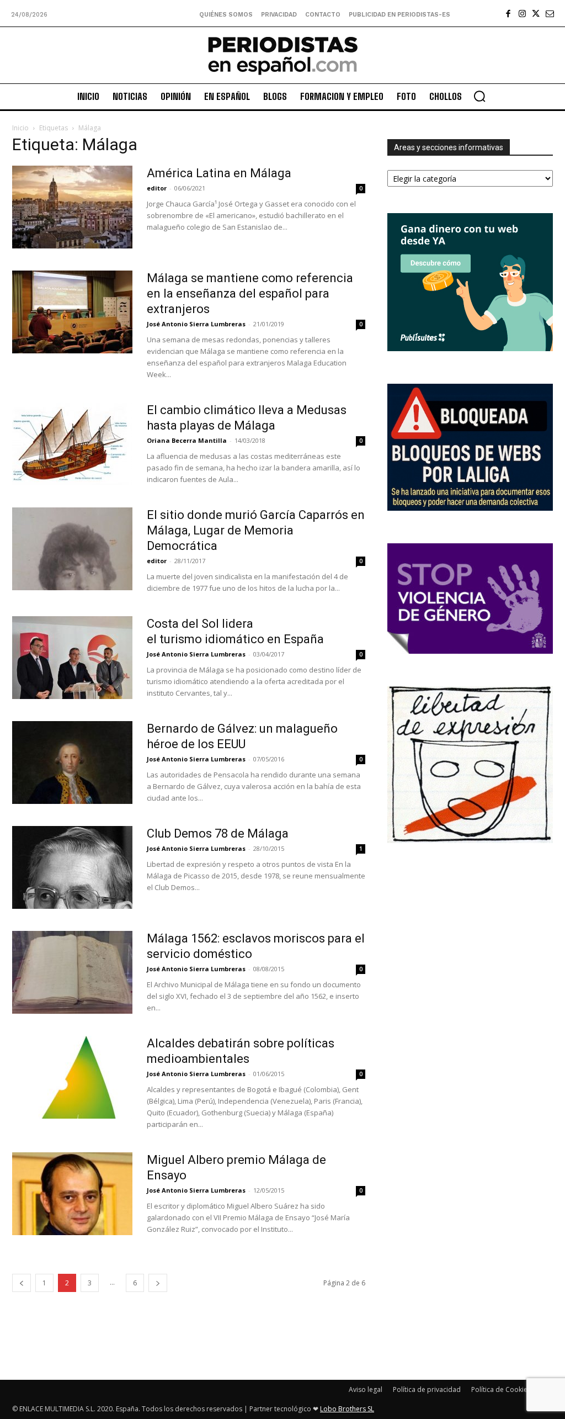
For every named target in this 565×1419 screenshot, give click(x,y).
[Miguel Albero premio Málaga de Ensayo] (72, 1193)
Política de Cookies (501, 1389)
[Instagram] (522, 13)
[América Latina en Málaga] (72, 207)
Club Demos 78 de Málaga (218, 833)
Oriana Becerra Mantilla (187, 440)
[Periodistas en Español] (282, 55)
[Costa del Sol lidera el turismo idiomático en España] (72, 657)
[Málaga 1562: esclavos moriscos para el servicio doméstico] (72, 972)
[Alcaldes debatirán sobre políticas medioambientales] (72, 1077)
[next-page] (157, 1283)
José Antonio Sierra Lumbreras (196, 324)
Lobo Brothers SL (347, 1408)
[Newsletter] (550, 13)
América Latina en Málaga (220, 173)
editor (157, 188)
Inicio (20, 128)
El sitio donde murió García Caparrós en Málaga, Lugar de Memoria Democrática (256, 530)
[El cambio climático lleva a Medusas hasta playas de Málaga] (72, 444)
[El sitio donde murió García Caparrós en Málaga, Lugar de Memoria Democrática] (72, 548)
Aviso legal (365, 1389)
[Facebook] (508, 13)
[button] (479, 96)
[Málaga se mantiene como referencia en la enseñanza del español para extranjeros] (72, 312)
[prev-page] (21, 1283)
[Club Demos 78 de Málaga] (72, 867)
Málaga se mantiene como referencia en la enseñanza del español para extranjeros (250, 293)
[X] (536, 13)
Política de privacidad (427, 1389)
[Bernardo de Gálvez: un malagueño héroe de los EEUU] (72, 762)
